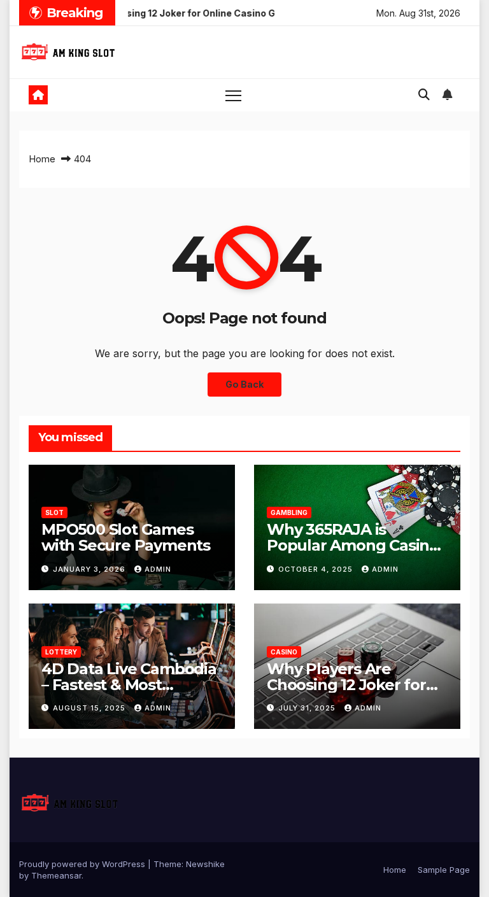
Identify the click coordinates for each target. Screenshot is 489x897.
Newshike (205, 864)
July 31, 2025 (308, 707)
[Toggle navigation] (233, 95)
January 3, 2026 (90, 569)
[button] (424, 94)
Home (42, 159)
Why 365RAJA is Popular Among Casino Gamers (353, 545)
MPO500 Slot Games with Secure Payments (125, 537)
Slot (54, 512)
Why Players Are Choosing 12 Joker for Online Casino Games (346, 685)
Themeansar (56, 875)
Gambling (289, 512)
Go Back (244, 384)
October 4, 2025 (316, 569)
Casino (284, 652)
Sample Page (444, 870)
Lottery (61, 652)
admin (158, 569)
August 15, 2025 (90, 707)
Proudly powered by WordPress (83, 864)
